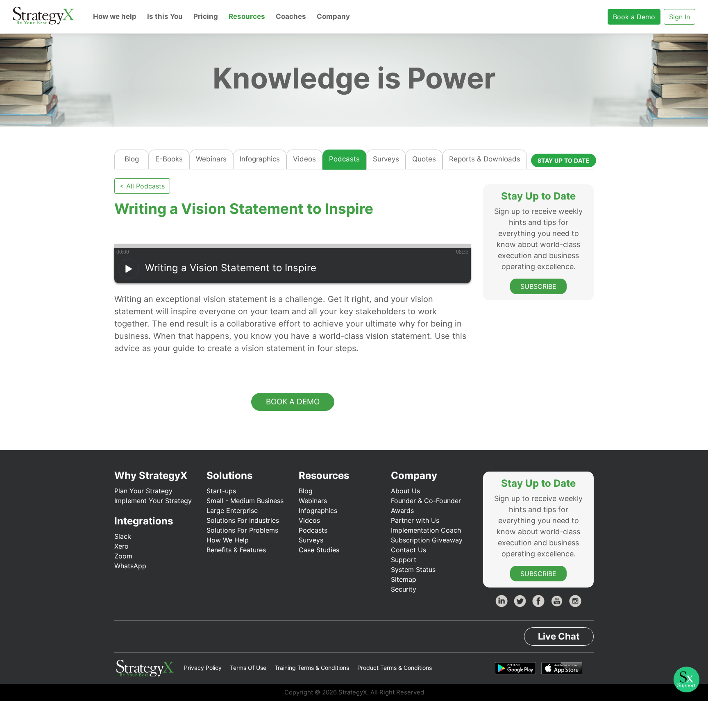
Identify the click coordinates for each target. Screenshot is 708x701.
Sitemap (403, 579)
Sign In (679, 17)
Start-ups (221, 491)
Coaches (291, 16)
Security (403, 589)
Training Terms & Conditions (312, 667)
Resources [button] (247, 16)
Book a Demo (634, 17)
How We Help (227, 540)
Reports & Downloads (484, 159)
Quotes (424, 159)
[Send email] (151, 230)
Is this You (165, 16)
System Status (413, 569)
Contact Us (408, 550)
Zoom (123, 556)
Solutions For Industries (242, 520)
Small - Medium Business (245, 501)
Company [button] (333, 16)
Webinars (211, 159)
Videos (304, 159)
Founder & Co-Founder (426, 501)
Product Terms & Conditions (394, 667)
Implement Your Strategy (153, 501)
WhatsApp (130, 566)
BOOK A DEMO (293, 401)
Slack (122, 536)
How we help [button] (114, 16)
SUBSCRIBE (538, 286)
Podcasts (344, 159)
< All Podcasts (142, 186)
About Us (405, 491)
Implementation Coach (426, 530)
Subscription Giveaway (427, 540)
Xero (121, 546)
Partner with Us (415, 520)
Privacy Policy (203, 667)
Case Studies (319, 550)
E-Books (169, 159)
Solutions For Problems (242, 530)
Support (403, 560)
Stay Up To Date (564, 160)
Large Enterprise (232, 510)
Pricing (205, 16)
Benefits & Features (236, 550)
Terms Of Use (248, 667)
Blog (132, 159)
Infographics (260, 159)
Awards (402, 510)
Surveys (386, 159)
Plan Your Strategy (143, 491)
